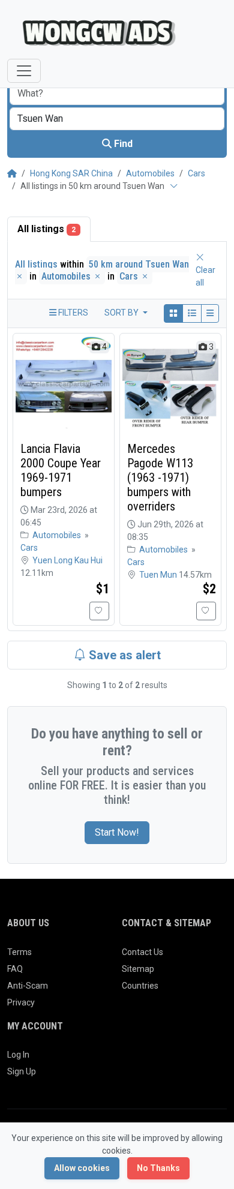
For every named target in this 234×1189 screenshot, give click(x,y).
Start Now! (117, 832)
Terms (19, 952)
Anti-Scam (27, 985)
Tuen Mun (159, 575)
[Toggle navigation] (24, 71)
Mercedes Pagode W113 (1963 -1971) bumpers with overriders (160, 478)
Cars (196, 173)
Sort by (122, 312)
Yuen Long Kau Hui (67, 560)
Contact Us (142, 952)
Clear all (205, 276)
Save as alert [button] (123, 655)
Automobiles (150, 173)
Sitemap (138, 969)
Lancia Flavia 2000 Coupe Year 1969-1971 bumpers (60, 470)
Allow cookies (82, 1168)
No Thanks (158, 1168)
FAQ (15, 969)
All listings (46, 229)
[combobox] (117, 118)
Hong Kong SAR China (71, 173)
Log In (18, 1054)
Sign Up (21, 1071)
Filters (72, 312)
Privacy (21, 1002)
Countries (140, 985)
